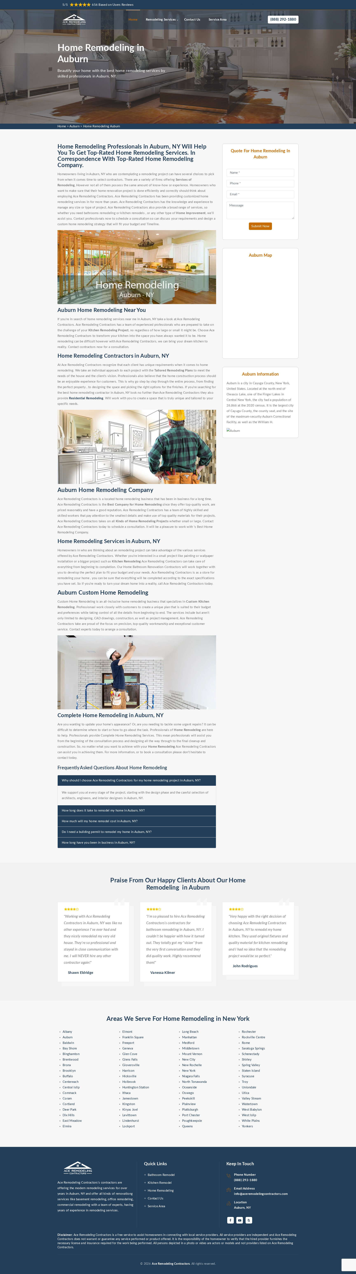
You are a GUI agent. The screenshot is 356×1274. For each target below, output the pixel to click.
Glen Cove (129, 1054)
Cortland (69, 1104)
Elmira (67, 1126)
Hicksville (129, 1076)
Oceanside (189, 1087)
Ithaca (126, 1093)
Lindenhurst (130, 1120)
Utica (245, 1093)
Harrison (128, 1070)
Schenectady (250, 1054)
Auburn (74, 126)
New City (188, 1059)
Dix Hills (69, 1115)
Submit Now (260, 226)
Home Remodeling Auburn (101, 126)
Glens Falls (130, 1059)
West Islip (249, 1115)
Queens (187, 1126)
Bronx (67, 1065)
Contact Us (192, 19)
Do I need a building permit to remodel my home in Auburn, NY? (107, 832)
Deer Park (70, 1109)
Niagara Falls (191, 1076)
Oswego (188, 1093)
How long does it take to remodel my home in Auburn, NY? (103, 810)
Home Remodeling (161, 1190)
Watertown (250, 1104)
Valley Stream (251, 1098)
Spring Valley (251, 1065)
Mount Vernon (192, 1054)
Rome (246, 1042)
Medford (188, 1042)
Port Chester (191, 1115)
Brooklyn (69, 1070)
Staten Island (251, 1070)
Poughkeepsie (192, 1120)
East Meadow (72, 1120)
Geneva (127, 1048)
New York (189, 1070)
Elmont (127, 1031)
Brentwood (70, 1059)
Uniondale (249, 1087)
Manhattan (189, 1037)
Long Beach (190, 1031)
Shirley (247, 1059)
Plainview (189, 1104)
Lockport (128, 1126)
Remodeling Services (161, 19)
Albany (67, 1031)
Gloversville (131, 1065)
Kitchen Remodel (160, 1182)
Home (133, 19)
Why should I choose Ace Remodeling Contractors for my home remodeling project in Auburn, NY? (131, 780)
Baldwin (68, 1042)
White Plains (251, 1120)
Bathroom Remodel (161, 1175)
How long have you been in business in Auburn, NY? (98, 842)
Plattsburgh (190, 1109)
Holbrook (129, 1081)
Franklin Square (133, 1037)
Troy (245, 1081)
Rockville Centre (253, 1037)
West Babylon (252, 1109)
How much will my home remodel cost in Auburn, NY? (100, 821)
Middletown (190, 1048)
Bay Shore (70, 1048)
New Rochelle (192, 1065)
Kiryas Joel (130, 1109)
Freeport (128, 1042)
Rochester (249, 1031)
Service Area (218, 19)
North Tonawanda (194, 1081)
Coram (67, 1098)
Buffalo (68, 1076)
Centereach (70, 1081)
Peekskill (188, 1098)
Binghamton (71, 1054)
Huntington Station (135, 1087)
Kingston (128, 1104)
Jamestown (130, 1098)
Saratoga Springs (253, 1048)
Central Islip (71, 1087)
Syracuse (248, 1076)
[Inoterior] (74, 19)
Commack (69, 1093)
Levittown (129, 1115)
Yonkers (247, 1126)
